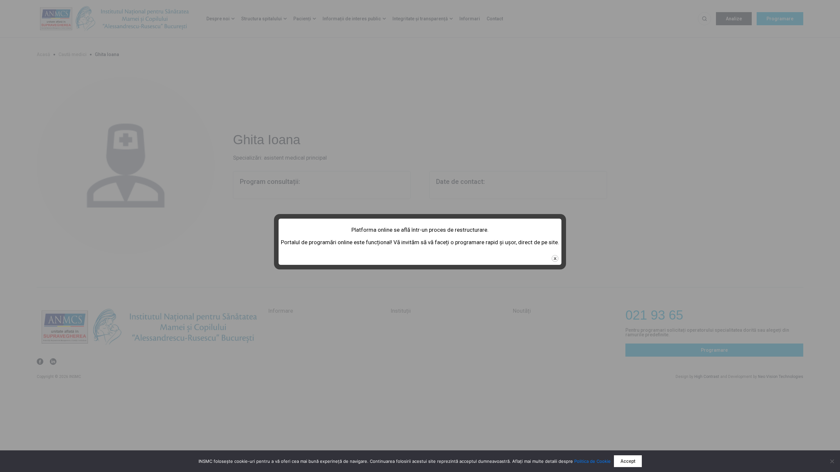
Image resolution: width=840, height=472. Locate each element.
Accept (627, 461)
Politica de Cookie (592, 461)
